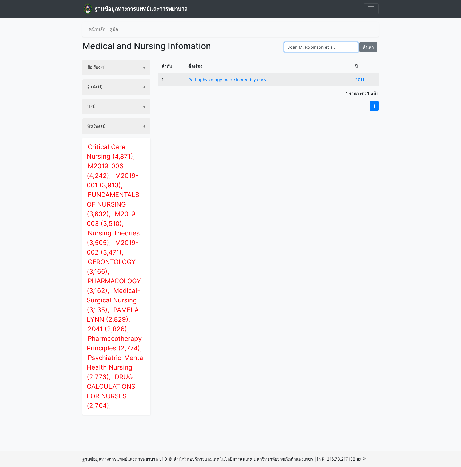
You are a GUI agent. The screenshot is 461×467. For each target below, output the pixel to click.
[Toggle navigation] (371, 8)
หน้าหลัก (97, 29)
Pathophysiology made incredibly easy (227, 79)
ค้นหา (368, 47)
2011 (359, 79)
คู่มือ (114, 29)
